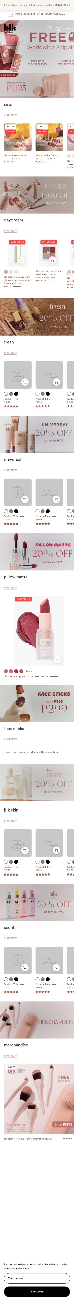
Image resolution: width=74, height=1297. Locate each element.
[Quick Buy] (21, 260)
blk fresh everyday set (15, 155)
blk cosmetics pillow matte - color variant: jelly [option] (21, 671)
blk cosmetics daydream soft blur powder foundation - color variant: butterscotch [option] (69, 272)
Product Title (11, 399)
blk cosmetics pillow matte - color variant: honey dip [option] (6, 671)
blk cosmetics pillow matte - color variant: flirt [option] (16, 671)
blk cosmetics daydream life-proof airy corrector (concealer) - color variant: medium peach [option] (6, 272)
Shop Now (10, 115)
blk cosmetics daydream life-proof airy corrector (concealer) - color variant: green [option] (16, 272)
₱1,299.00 (67, 1139)
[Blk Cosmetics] (10, 28)
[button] (49, 28)
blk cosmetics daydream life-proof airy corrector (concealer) (17, 280)
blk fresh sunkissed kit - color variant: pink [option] (69, 156)
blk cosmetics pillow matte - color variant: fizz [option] (11, 671)
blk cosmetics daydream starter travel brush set (29, 1139)
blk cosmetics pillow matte (18, 676)
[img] (11, 992)
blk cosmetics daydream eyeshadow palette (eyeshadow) (49, 274)
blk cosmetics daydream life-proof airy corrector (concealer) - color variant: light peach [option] (11, 272)
